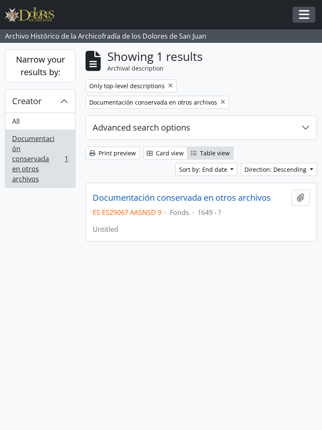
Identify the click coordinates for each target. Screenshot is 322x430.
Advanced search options (141, 127)
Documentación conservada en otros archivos (40, 159)
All (16, 121)
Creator (27, 101)
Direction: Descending (276, 169)
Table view (214, 153)
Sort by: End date (204, 169)
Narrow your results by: (40, 66)
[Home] (33, 15)
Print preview (116, 153)
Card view (169, 153)
